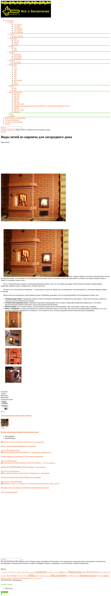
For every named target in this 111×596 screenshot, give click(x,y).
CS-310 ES (18, 24)
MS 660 (16, 112)
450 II (16, 84)
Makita (12, 52)
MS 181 (16, 96)
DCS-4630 (17, 58)
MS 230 (16, 102)
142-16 (16, 42)
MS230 (106, 572)
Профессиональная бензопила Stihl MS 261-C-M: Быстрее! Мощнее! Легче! (41, 106)
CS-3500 (17, 26)
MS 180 (16, 94)
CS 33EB (17, 62)
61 (1, 572)
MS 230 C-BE (19, 104)
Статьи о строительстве (14, 122)
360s (15, 50)
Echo (11, 22)
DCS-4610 (17, 56)
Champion (13, 38)
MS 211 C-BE (19, 110)
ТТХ (97, 576)
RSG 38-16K (18, 36)
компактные (25, 578)
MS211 (16, 100)
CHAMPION (40, 572)
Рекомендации (88, 575)
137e (15, 68)
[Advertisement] (55, 158)
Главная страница (7, 130)
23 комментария (10, 461)
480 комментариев (13, 450)
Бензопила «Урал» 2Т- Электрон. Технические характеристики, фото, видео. (25, 487)
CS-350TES (18, 28)
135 (15, 66)
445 (15, 82)
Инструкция (58, 575)
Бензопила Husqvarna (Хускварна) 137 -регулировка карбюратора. (22, 456)
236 (15, 72)
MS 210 (101, 572)
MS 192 (16, 98)
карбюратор (16, 578)
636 (15, 88)
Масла (72, 576)
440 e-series (18, 80)
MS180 (89, 572)
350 (15, 48)
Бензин (37, 576)
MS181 (96, 572)
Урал (11, 114)
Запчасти (47, 576)
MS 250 (8, 576)
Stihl (31, 575)
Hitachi (12, 60)
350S (23, 572)
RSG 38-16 (20, 575)
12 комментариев (16, 481)
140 (15, 70)
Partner (12, 46)
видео (3, 578)
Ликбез (68, 575)
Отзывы (77, 575)
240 (15, 74)
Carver (12, 34)
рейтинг (40, 578)
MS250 (16, 108)
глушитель (9, 578)
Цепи (106, 575)
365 (15, 76)
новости (32, 578)
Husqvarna (13, 65)
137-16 (16, 40)
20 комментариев (13, 471)
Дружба (41, 576)
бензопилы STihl (16, 92)
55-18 (16, 44)
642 (15, 90)
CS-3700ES (18, 30)
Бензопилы (9, 20)
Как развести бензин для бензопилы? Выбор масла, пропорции (21, 477)
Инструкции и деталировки (15, 118)
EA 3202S (17, 54)
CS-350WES (18, 32)
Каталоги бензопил (12, 120)
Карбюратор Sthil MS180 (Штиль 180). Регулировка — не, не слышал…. (24, 467)
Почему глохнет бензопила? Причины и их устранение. (18, 446)
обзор (35, 578)
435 (15, 78)
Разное (12, 116)
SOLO (12, 86)
